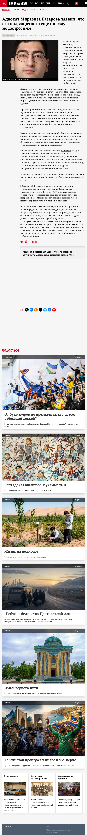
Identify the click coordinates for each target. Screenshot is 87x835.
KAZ (31, 3)
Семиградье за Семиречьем (39, 777)
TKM (48, 3)
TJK (42, 3)
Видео (25, 10)
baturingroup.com (61, 830)
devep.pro (55, 832)
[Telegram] (45, 310)
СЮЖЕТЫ (42, 10)
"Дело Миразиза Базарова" (47, 35)
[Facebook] (49, 310)
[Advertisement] (52, 286)
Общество (33, 35)
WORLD (61, 3)
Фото (33, 10)
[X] (27, 310)
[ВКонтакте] (31, 310)
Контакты (8, 826)
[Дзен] (40, 310)
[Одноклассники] (36, 310)
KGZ (36, 3)
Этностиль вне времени (65, 777)
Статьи (16, 10)
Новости (6, 10)
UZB (54, 3)
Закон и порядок (22, 35)
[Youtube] (54, 310)
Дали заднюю (11, 776)
